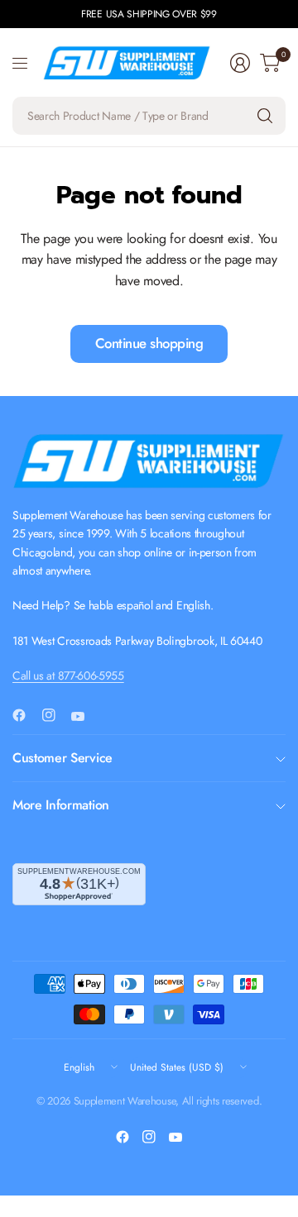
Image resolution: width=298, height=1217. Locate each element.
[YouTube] (84, 717)
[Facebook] (25, 715)
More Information (60, 804)
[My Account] (240, 63)
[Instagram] (55, 715)
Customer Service (62, 757)
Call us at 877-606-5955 (68, 675)
